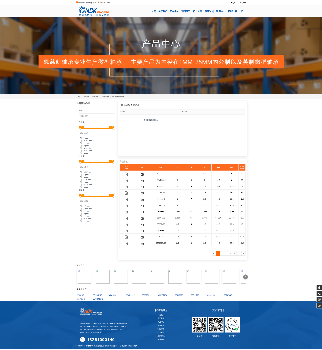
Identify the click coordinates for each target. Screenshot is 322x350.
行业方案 (197, 11)
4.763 (191, 211)
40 (239, 253)
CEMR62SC (161, 192)
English (243, 2)
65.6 (218, 199)
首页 (153, 11)
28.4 (232, 236)
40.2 (242, 243)
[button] (242, 11)
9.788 (232, 211)
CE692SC (161, 186)
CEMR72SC (161, 205)
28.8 (218, 174)
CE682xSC (161, 224)
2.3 (204, 186)
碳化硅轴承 (105, 97)
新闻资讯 (161, 336)
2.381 (177, 211)
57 (242, 211)
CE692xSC (161, 230)
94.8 (218, 243)
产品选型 (86, 97)
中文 (233, 2)
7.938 (191, 218)
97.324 (218, 218)
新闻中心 (220, 11)
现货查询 (186, 11)
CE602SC (161, 199)
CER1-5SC (161, 218)
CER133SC (161, 211)
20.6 (232, 199)
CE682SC (161, 174)
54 (242, 186)
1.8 (204, 224)
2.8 (204, 199)
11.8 (232, 224)
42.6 (242, 199)
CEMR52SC (161, 180)
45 (242, 205)
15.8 (232, 186)
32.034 (218, 211)
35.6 (218, 224)
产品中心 (174, 11)
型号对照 (209, 11)
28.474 (232, 218)
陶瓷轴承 (95, 97)
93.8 (218, 236)
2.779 (204, 218)
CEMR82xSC (161, 243)
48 (242, 224)
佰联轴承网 (132, 345)
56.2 (218, 186)
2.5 (204, 192)
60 (242, 174)
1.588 (204, 211)
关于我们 (162, 11)
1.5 (204, 174)
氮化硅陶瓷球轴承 (118, 97)
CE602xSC (161, 236)
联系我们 (232, 11)
